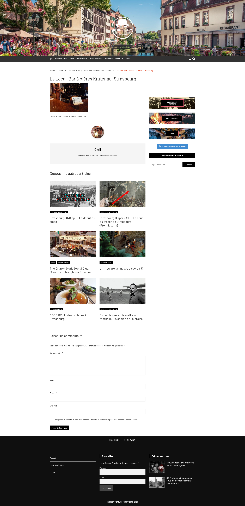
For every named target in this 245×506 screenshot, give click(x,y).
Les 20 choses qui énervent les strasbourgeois (180, 464)
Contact (53, 472)
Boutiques (82, 59)
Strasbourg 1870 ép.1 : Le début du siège (72, 219)
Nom (52, 380)
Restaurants (61, 59)
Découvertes (96, 59)
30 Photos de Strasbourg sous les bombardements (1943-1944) (180, 481)
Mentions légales (57, 465)
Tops (128, 59)
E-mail (53, 393)
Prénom (103, 468)
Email (102, 477)
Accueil (53, 458)
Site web (53, 405)
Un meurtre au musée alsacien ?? (121, 268)
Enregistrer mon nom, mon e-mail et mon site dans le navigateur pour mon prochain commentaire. (96, 420)
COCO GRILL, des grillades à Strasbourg (68, 317)
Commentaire (56, 353)
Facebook (114, 440)
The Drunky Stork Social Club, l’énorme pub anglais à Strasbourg (72, 270)
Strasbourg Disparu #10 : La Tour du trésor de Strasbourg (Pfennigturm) (121, 221)
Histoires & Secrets (114, 59)
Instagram (131, 440)
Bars (72, 59)
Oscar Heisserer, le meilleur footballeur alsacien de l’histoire (121, 317)
